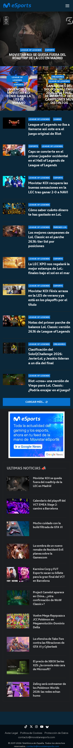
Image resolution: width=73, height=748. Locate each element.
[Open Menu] (67, 6)
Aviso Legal (11, 733)
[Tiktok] (25, 726)
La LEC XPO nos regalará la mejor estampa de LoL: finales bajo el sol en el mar (49, 268)
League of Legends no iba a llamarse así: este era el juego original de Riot (49, 129)
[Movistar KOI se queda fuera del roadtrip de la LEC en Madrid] (18, 483)
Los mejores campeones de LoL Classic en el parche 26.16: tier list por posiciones (48, 239)
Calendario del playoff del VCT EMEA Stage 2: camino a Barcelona (49, 504)
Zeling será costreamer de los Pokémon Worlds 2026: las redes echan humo (49, 690)
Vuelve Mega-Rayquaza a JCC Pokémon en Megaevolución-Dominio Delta (49, 621)
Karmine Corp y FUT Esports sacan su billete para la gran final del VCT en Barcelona (49, 575)
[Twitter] (31, 726)
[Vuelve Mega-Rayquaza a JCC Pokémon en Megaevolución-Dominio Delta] (18, 621)
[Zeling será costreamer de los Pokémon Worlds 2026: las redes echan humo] (18, 689)
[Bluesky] (47, 726)
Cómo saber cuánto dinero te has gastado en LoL (48, 212)
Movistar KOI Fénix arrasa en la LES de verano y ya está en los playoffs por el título (48, 298)
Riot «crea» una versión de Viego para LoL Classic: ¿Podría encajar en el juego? (49, 385)
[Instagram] (36, 726)
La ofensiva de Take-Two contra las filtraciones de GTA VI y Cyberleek (48, 643)
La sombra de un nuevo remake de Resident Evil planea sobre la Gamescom (48, 551)
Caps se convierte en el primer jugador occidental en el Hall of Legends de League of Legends (48, 158)
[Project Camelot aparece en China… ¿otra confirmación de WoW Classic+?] (18, 597)
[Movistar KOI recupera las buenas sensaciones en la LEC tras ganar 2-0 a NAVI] (14, 181)
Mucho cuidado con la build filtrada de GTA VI (48, 525)
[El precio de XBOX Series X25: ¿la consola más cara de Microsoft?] (18, 666)
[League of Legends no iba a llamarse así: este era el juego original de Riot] (14, 123)
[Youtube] (41, 726)
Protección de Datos (56, 733)
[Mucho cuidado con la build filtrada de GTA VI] (18, 528)
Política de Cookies (31, 733)
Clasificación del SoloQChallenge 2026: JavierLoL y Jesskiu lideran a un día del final (48, 356)
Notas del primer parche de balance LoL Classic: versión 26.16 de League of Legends (49, 327)
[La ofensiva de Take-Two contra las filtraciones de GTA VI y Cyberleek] (18, 644)
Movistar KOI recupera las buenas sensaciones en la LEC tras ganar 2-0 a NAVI (48, 187)
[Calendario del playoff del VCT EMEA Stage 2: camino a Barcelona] (18, 506)
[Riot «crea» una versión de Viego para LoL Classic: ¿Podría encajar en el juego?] (14, 379)
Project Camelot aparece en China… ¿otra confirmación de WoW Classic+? (48, 598)
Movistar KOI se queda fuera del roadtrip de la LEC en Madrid (37, 56)
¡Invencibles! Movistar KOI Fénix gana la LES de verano (19, 96)
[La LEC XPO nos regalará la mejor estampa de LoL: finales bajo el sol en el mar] (14, 262)
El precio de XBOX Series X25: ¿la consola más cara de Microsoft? (49, 665)
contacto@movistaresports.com (36, 737)
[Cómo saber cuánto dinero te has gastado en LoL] (14, 208)
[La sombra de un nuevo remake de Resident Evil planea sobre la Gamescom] (18, 551)
